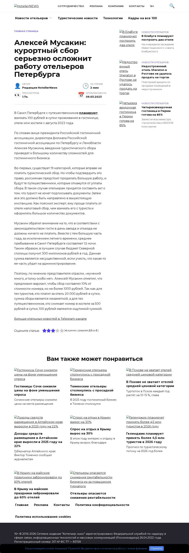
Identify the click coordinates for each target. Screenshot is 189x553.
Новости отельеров (31, 18)
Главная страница (26, 31)
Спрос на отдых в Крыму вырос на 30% (90, 431)
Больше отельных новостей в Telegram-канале (50, 319)
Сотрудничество (71, 6)
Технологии (113, 18)
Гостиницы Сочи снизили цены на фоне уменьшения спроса (37, 390)
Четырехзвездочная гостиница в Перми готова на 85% (157, 111)
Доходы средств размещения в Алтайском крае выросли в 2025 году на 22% (38, 440)
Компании (115, 6)
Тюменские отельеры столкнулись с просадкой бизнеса (91, 390)
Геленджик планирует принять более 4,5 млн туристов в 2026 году (145, 438)
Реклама (96, 6)
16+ (152, 6)
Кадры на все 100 (142, 18)
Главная (21, 505)
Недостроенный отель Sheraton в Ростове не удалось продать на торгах (157, 72)
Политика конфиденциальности (102, 505)
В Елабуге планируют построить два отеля (158, 37)
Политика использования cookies (43, 516)
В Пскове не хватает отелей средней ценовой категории (150, 384)
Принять (156, 548)
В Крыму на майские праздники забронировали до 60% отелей (36, 493)
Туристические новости (78, 18)
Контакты (136, 6)
